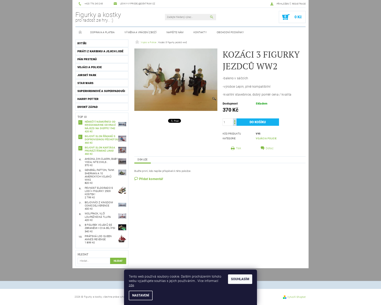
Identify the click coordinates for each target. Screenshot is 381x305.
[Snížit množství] (235, 124)
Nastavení (140, 295)
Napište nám (175, 32)
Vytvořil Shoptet (296, 296)
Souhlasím (240, 279)
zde (131, 285)
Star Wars (85, 83)
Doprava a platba (102, 32)
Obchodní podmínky (230, 32)
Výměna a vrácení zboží (140, 32)
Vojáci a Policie (89, 67)
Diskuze (142, 159)
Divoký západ (87, 106)
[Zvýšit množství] (235, 120)
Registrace (299, 4)
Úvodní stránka (80, 32)
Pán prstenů (87, 59)
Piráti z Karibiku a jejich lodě (100, 51)
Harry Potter (88, 99)
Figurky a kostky (98, 17)
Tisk (238, 148)
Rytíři (82, 43)
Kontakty (200, 32)
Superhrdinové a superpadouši (101, 91)
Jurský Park (86, 75)
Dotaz (269, 148)
